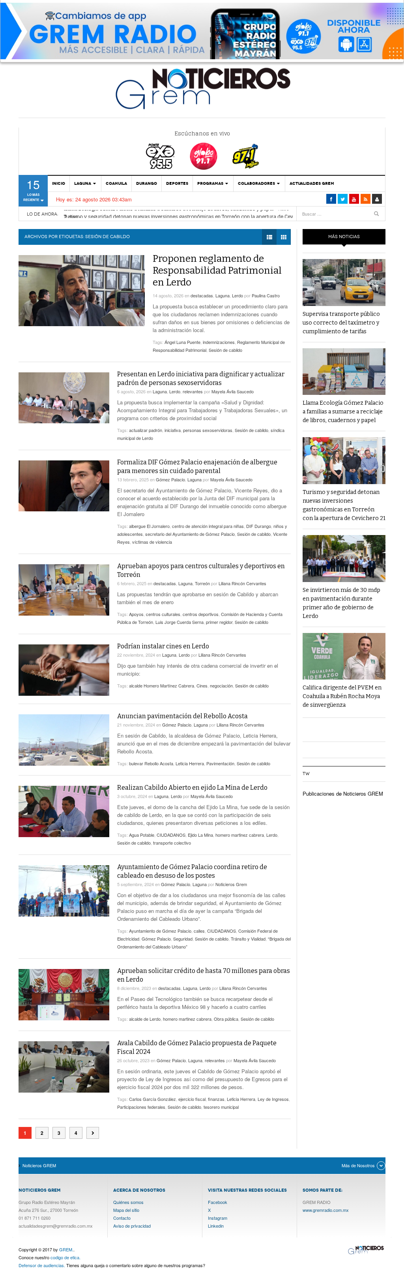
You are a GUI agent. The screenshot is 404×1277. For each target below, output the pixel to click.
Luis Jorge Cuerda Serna (179, 622)
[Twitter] (343, 199)
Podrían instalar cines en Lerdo (163, 646)
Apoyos (136, 614)
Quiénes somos (128, 1202)
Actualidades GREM (312, 183)
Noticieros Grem (231, 884)
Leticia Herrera (190, 763)
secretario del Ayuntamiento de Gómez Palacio (190, 534)
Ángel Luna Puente (182, 342)
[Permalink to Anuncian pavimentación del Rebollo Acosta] (64, 740)
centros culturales (163, 614)
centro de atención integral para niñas (208, 526)
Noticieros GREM (202, 88)
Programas (210, 183)
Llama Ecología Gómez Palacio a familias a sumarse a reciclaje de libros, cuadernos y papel (343, 412)
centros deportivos (201, 614)
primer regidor (219, 622)
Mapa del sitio (126, 1210)
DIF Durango (258, 526)
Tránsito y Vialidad (248, 938)
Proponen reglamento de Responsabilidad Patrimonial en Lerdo (217, 270)
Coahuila (116, 183)
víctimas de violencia (152, 542)
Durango (146, 183)
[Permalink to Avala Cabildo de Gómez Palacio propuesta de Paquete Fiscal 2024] (64, 1067)
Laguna (82, 183)
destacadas (202, 295)
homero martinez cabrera (239, 835)
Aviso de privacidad (132, 1226)
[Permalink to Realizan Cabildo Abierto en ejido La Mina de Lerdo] (64, 811)
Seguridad (183, 938)
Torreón (202, 583)
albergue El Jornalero (149, 526)
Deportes (177, 183)
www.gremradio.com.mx (326, 1210)
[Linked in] (354, 199)
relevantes (193, 391)
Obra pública (226, 1019)
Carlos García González (152, 1099)
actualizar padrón (145, 430)
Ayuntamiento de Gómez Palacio (160, 931)
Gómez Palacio (170, 479)
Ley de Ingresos (273, 1099)
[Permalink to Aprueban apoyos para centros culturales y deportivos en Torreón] (64, 590)
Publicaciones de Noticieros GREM (343, 793)
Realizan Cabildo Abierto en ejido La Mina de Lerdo (192, 787)
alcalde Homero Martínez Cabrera (161, 685)
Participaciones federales (141, 1107)
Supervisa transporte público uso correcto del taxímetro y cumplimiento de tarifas (341, 323)
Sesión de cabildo (225, 350)
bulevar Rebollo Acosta (151, 763)
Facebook (217, 1202)
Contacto (122, 1218)
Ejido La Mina (200, 835)
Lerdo (237, 295)
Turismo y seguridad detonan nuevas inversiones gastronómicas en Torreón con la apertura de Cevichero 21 (189, 214)
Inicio (58, 183)
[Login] (377, 199)
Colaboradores (256, 183)
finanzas (216, 1099)
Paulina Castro (266, 295)
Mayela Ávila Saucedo (232, 391)
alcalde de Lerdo (145, 1019)
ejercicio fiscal (192, 1099)
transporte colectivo (172, 842)
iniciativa (173, 430)
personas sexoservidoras (207, 430)
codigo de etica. (65, 1257)
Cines (202, 685)
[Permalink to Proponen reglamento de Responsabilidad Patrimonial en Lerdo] (82, 290)
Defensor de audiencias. (42, 1265)
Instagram (217, 1218)
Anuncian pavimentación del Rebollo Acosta (182, 716)
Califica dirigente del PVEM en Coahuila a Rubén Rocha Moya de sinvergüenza (342, 696)
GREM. (66, 1249)
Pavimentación (220, 763)
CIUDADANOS (171, 835)
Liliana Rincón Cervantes (242, 583)
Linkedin (216, 1226)
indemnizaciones (219, 342)
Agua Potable (141, 835)
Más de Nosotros (358, 1165)
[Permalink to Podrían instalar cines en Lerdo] (64, 670)
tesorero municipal (221, 1107)
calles (199, 931)
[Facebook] (331, 199)
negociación (221, 685)
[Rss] (365, 199)
